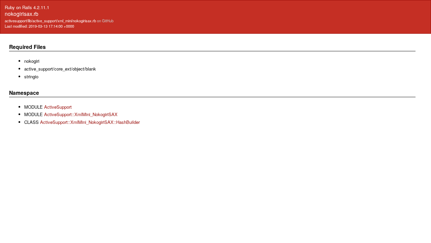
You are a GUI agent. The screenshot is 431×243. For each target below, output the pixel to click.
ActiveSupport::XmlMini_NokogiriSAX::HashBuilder (90, 122)
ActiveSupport (58, 107)
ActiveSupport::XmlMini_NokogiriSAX (81, 114)
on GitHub (105, 20)
